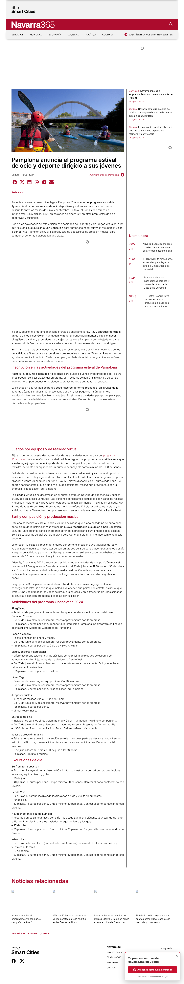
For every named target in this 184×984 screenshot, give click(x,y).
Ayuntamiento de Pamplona (104, 174)
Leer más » (16, 926)
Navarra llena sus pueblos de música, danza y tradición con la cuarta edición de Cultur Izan (111, 919)
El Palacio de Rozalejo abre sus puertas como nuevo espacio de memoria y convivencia (153, 919)
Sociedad (73, 34)
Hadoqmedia (165, 948)
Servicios (17, 34)
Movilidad (36, 34)
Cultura (107, 34)
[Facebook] (14, 961)
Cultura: (133, 108)
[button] (15, 182)
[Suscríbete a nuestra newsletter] (125, 34)
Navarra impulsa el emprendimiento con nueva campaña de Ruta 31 (26, 919)
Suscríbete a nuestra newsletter (150, 34)
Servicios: (134, 90)
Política (91, 34)
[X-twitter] (22, 961)
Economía (55, 34)
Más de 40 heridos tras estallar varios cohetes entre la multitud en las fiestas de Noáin (70, 919)
